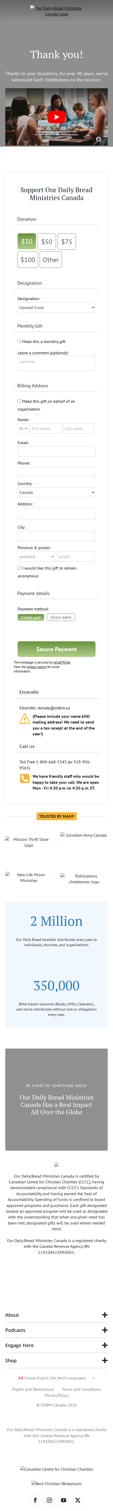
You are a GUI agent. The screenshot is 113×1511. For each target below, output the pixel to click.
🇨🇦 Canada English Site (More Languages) (52, 1378)
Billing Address (32, 386)
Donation (26, 219)
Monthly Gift (29, 326)
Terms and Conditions (81, 1389)
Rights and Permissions (33, 1389)
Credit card (30, 617)
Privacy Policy (56, 1395)
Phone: (24, 463)
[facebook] (35, 1500)
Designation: (29, 298)
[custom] (77, 1500)
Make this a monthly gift (43, 341)
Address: (25, 503)
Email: (23, 442)
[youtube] (63, 1500)
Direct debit (61, 617)
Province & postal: (34, 547)
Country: (25, 483)
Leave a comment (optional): (43, 352)
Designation (29, 283)
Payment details (33, 593)
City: (21, 527)
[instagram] (49, 1500)
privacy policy (37, 667)
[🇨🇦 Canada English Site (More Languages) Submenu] (90, 1378)
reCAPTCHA (62, 662)
